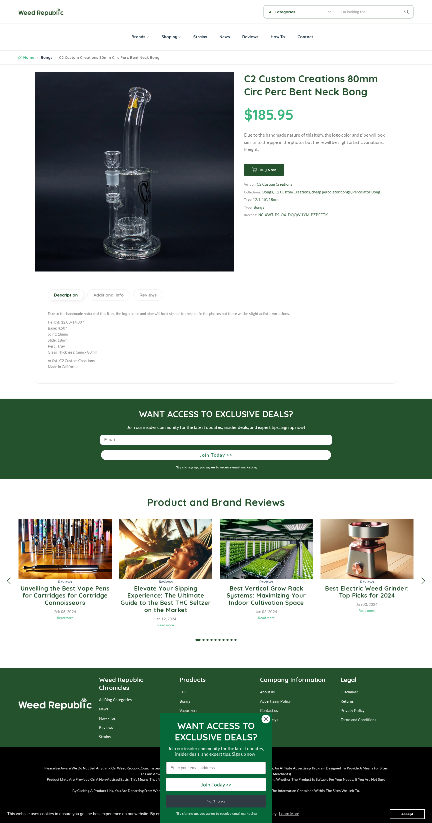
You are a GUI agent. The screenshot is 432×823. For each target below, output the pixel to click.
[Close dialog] (266, 719)
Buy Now (268, 169)
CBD (184, 692)
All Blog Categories (115, 699)
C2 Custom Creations (274, 184)
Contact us (269, 710)
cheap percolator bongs (331, 192)
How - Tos (107, 718)
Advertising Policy (275, 701)
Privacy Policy (352, 710)
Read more (65, 618)
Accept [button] (407, 814)
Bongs (46, 57)
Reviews (65, 582)
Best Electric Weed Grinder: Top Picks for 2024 (367, 592)
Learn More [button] (289, 814)
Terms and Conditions (358, 719)
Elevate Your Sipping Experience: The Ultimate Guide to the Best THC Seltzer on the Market (165, 599)
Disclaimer (349, 692)
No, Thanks (216, 801)
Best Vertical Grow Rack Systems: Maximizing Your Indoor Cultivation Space (266, 596)
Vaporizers (189, 710)
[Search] (407, 12)
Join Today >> (216, 455)
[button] (9, 581)
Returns (347, 701)
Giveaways (269, 719)
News (103, 709)
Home (28, 57)
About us (267, 692)
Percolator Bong (366, 192)
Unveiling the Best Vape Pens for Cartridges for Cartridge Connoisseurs (65, 596)
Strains (105, 736)
